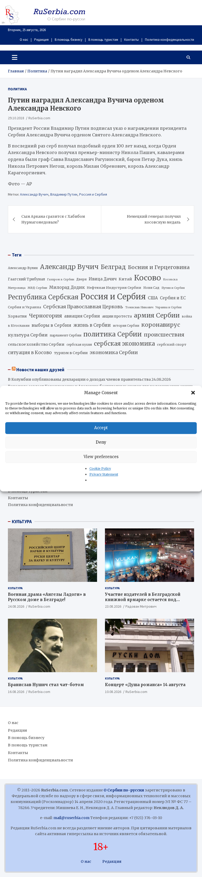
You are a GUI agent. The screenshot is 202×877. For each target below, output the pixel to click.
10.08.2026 (113, 691)
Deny (101, 442)
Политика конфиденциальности (169, 39)
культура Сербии (28, 335)
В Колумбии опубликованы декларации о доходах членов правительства (79, 379)
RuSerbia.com (39, 118)
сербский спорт (171, 344)
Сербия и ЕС (173, 297)
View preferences (101, 456)
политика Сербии (112, 334)
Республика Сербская (43, 297)
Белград (113, 267)
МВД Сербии (37, 288)
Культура (15, 588)
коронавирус (160, 324)
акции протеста (117, 316)
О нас (24, 39)
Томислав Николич (139, 307)
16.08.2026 (16, 691)
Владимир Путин (63, 194)
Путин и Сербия (173, 288)
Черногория (45, 316)
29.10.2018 (16, 118)
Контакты (131, 39)
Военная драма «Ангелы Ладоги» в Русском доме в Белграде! (47, 597)
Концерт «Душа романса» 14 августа (145, 684)
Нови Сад (151, 288)
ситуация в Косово (30, 352)
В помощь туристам (103, 39)
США (153, 297)
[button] (193, 393)
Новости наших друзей (40, 370)
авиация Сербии (82, 316)
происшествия (164, 334)
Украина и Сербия (168, 307)
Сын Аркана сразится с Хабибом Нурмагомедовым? (53, 219)
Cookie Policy (100, 468)
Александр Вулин (23, 268)
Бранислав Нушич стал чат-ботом (46, 684)
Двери (81, 279)
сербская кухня (79, 344)
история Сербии (126, 326)
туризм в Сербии (71, 352)
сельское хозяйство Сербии (36, 344)
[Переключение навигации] (14, 57)
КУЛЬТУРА (22, 521)
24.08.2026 (16, 606)
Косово (147, 278)
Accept (101, 427)
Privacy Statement (103, 474)
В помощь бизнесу (68, 39)
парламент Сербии (65, 335)
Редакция (41, 39)
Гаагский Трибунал (26, 279)
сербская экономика (124, 343)
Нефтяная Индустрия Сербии (114, 288)
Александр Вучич (34, 194)
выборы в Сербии (51, 325)
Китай (125, 279)
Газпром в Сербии (60, 279)
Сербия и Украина (24, 307)
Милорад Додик (67, 287)
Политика (17, 89)
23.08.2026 (113, 606)
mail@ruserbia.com (71, 817)
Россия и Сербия (93, 194)
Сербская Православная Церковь (83, 307)
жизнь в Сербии (92, 325)
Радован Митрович (140, 606)
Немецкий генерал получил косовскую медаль (154, 219)
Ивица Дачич (103, 278)
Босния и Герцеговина (159, 267)
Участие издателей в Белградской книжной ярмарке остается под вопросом (142, 599)
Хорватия (17, 316)
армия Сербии (157, 315)
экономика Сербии (114, 352)
